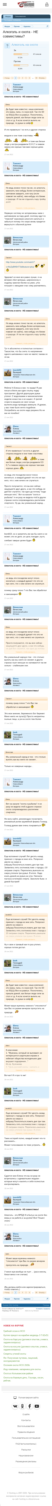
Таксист (17, 84)
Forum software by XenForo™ (13, 1309)
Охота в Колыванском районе (18, 1373)
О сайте (26, 1414)
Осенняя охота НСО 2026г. (16, 1365)
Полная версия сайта (28, 1397)
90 (36, 78)
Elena (15, 426)
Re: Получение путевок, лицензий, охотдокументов (20, 1359)
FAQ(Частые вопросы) (26, 1444)
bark (15, 732)
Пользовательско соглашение (26, 1438)
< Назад (6, 78)
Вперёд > (42, 78)
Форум (8, 16)
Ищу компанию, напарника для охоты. (22, 1369)
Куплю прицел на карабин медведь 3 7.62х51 (25, 1335)
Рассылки (26, 1450)
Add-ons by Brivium (32, 1311)
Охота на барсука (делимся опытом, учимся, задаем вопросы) (25, 1341)
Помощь (46, 1305)
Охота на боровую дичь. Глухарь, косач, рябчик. (23, 1379)
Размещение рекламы (26, 1461)
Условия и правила (43, 1309)
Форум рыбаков (26, 1472)
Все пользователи (26, 1426)
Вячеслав (18, 237)
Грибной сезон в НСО (14, 1331)
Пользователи (20, 16)
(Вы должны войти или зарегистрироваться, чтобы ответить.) (25, 1288)
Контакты (26, 1420)
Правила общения (26, 1432)
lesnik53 (17, 370)
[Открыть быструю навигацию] (47, 26)
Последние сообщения (12, 20)
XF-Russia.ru (14, 1311)
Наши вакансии (26, 1455)
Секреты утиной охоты (14, 1354)
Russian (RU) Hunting (10, 1305)
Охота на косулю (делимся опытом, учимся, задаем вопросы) (25, 1348)
